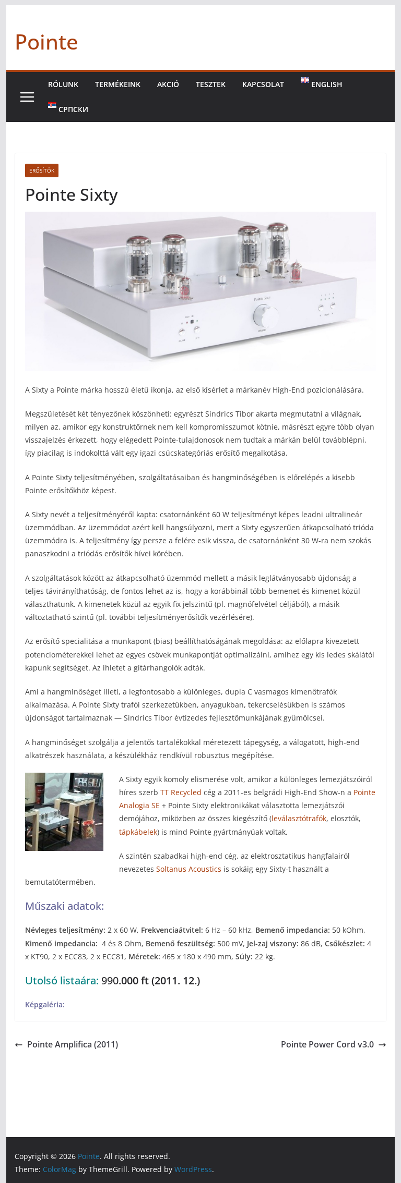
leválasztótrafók (299, 818)
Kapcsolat (263, 84)
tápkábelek (138, 832)
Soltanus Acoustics (188, 869)
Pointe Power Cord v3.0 (327, 1044)
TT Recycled (181, 792)
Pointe (46, 41)
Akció (168, 84)
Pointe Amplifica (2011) (72, 1044)
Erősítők (41, 170)
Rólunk (63, 84)
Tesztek (211, 84)
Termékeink (117, 84)
